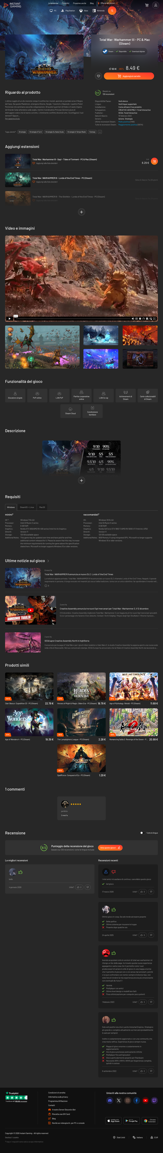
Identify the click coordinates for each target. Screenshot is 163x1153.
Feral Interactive (144, 110)
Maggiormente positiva (128, 124)
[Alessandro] (106, 872)
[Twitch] (154, 1100)
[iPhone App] (113, 1120)
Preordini (65, 3)
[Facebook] (136, 1100)
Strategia (129, 119)
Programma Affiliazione (57, 1101)
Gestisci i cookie (12, 1137)
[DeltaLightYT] (106, 1020)
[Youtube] (145, 1100)
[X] (118, 1100)
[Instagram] (127, 1100)
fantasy (92, 132)
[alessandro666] (65, 804)
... (100, 132)
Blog (92, 3)
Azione (121, 119)
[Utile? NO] (88, 887)
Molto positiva (124, 122)
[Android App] (132, 1120)
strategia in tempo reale (76, 132)
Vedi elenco (123, 101)
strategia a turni (36, 132)
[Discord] (109, 1100)
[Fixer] (106, 953)
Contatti (51, 1105)
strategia (22, 132)
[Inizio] (12, 5)
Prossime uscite (79, 3)
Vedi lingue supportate (127, 104)
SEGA (120, 113)
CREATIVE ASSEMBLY (127, 110)
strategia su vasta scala (55, 132)
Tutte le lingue (152, 833)
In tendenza (53, 3)
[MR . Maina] (106, 909)
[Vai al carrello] (146, 5)
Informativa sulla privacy (58, 1097)
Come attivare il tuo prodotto (130, 107)
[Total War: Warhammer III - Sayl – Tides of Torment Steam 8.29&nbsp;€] (18, 161)
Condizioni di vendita (56, 1092)
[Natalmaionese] (13, 872)
